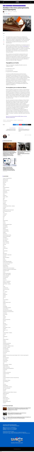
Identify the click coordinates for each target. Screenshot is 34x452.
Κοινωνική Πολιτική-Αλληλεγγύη (7, 310)
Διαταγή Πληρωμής (5, 229)
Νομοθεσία (4, 328)
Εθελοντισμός (5, 253)
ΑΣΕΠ (3, 199)
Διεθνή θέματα (5, 237)
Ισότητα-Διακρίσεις (5, 299)
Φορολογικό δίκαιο (5, 397)
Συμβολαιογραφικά (5, 365)
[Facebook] (4, 35)
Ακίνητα (4, 5)
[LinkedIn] (4, 40)
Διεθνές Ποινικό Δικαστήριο (6, 236)
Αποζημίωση (4, 195)
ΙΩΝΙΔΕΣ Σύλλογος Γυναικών (7, 302)
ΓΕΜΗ (3, 212)
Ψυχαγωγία (4, 402)
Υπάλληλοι (4, 390)
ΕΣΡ (3, 285)
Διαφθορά (4, 232)
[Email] (4, 44)
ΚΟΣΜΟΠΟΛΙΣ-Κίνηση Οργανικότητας (8, 311)
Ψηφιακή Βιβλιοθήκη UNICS (7, 401)
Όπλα (3, 335)
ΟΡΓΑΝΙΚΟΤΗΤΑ (5, 336)
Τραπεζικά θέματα (5, 385)
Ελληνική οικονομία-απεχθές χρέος (8, 262)
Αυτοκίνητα (4, 207)
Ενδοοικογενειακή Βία (6, 270)
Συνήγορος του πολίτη (6, 373)
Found (1, 451)
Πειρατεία (4, 340)
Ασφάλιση (4, 203)
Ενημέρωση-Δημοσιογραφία (7, 273)
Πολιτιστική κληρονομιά (6, 351)
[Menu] (3, 2)
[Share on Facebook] (6, 13)
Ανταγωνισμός (5, 191)
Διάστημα (4, 228)
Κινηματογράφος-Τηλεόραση (7, 307)
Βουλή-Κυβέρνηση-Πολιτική (7, 211)
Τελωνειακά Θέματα (5, 381)
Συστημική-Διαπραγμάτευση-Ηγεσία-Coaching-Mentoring (11, 377)
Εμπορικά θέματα (5, 265)
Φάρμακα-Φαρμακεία (6, 393)
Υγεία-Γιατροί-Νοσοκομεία (6, 388)
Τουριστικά (4, 384)
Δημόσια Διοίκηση (5, 220)
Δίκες (3, 245)
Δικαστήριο (4, 244)
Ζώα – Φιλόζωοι (5, 291)
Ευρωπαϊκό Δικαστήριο (6, 289)
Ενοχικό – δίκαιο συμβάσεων (7, 274)
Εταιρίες (4, 286)
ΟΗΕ (3, 331)
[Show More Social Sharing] (10, 13)
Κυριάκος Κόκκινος (20, 120)
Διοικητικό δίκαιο (5, 248)
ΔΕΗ (3, 219)
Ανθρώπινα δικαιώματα (6, 190)
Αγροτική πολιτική (5, 179)
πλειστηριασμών (25, 46)
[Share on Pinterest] (9, 13)
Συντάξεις (4, 376)
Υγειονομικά (4, 389)
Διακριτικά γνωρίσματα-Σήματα (7, 224)
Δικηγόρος (15, 120)
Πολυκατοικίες (5, 352)
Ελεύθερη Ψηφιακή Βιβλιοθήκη (7, 261)
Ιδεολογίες (4, 295)
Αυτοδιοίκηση (5, 204)
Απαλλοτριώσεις (5, 192)
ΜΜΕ (3, 322)
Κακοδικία (4, 303)
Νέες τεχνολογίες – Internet (6, 327)
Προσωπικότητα (5, 359)
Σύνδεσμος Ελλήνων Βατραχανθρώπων (8, 368)
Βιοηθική (4, 208)
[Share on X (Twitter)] (7, 13)
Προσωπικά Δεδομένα (6, 357)
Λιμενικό (4, 318)
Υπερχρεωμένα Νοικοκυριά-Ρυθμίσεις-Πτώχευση (19, 5)
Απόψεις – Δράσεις (5, 196)
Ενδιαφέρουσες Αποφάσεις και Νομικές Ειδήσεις (9, 269)
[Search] (30, 2)
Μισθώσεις (4, 320)
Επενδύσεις (4, 278)
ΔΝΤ (3, 249)
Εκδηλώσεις (4, 256)
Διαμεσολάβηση (5, 225)
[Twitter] (4, 38)
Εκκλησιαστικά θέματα (6, 257)
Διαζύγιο (4, 221)
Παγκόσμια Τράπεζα (5, 339)
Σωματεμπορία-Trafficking (6, 380)
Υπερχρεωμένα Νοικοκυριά (7, 121)
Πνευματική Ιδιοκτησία (6, 344)
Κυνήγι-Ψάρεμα (5, 314)
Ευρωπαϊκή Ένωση (5, 287)
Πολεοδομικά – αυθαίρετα (6, 347)
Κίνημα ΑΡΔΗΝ (5, 306)
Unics (6, 11)
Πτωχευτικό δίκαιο (5, 360)
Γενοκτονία (4, 215)
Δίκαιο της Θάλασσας (6, 241)
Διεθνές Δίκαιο (5, 233)
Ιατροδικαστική (5, 294)
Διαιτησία (4, 223)
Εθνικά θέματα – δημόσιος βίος (7, 254)
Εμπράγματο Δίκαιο (5, 266)
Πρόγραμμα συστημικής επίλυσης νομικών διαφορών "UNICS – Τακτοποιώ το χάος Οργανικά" (15, 355)
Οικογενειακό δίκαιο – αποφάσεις (7, 332)
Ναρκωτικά (4, 323)
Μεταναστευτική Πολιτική (6, 319)
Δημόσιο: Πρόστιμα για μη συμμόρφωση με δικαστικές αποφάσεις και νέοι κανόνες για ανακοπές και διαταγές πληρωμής (9, 169)
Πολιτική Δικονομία (5, 348)
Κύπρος (4, 315)
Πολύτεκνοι (4, 353)
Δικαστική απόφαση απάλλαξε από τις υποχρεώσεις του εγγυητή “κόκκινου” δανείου (23, 130)
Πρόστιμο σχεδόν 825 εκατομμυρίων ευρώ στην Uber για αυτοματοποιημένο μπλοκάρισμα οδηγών (24, 153)
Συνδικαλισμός (5, 369)
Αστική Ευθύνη (5, 200)
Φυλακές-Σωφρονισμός (6, 398)
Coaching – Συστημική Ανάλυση (7, 178)
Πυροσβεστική (5, 361)
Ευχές (4, 290)
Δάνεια (4, 216)
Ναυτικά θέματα (5, 324)
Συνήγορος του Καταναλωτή (7, 372)
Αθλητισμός (4, 182)
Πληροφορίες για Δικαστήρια (7, 343)
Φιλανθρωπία (5, 394)
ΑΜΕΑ (4, 186)
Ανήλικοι (4, 188)
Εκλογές (4, 258)
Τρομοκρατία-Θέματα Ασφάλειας (7, 386)
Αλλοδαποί (4, 184)
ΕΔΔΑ (3, 252)
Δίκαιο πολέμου (5, 240)
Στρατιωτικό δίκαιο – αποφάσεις (7, 364)
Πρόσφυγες (4, 356)
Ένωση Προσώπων (5, 277)
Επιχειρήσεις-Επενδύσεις (6, 282)
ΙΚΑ (3, 298)
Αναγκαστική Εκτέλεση (9, 5)
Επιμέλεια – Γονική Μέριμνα (7, 281)
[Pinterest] (4, 42)
